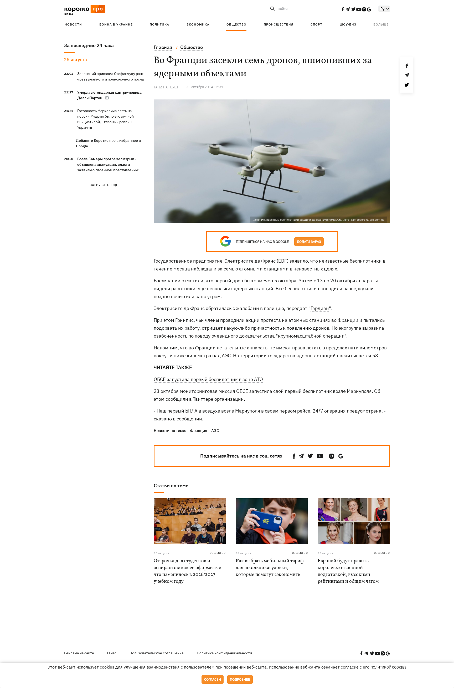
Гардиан (320, 308)
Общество (236, 24)
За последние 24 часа (89, 45)
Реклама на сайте (79, 653)
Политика (159, 24)
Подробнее (240, 679)
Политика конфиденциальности (224, 653)
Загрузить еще (104, 185)
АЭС (215, 430)
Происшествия (278, 24)
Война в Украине (116, 24)
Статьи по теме (171, 486)
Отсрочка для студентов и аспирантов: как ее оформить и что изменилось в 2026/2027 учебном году (187, 571)
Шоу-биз (348, 24)
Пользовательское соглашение (157, 653)
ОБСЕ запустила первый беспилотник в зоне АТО (208, 379)
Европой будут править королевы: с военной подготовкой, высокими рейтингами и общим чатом (348, 571)
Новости (73, 24)
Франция (198, 430)
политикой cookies (388, 667)
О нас (111, 653)
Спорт (316, 24)
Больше (381, 24)
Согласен (212, 679)
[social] (342, 9)
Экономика (198, 24)
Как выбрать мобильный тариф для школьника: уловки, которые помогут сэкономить (270, 568)
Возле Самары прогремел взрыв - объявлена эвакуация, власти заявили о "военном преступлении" (108, 164)
